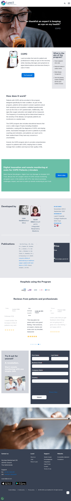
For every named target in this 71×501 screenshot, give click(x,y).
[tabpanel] (35, 323)
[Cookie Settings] (2, 498)
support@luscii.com (6, 478)
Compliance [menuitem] (60, 459)
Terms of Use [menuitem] (47, 469)
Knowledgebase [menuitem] (48, 459)
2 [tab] (32, 344)
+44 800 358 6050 (10, 474)
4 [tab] (35, 344)
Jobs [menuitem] (32, 459)
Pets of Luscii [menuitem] (34, 461)
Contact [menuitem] (46, 466)
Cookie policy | (23, 489)
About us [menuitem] (33, 457)
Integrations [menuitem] (47, 461)
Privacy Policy (53, 392)
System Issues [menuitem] (48, 457)
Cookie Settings (12, 489)
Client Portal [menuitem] (47, 464)
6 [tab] (38, 344)
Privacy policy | (33, 489)
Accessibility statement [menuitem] (63, 457)
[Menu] (69, 3)
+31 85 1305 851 (9, 472)
